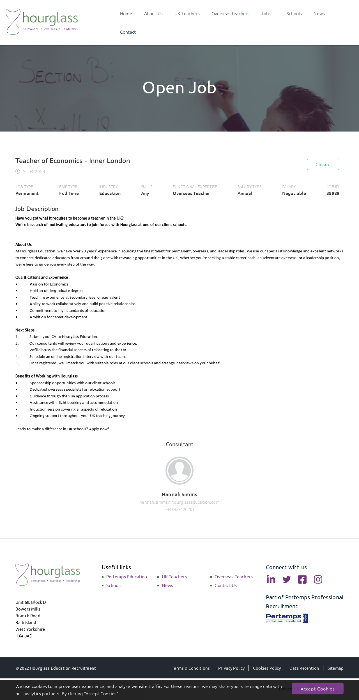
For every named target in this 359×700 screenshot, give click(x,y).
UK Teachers (174, 576)
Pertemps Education (126, 576)
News (167, 585)
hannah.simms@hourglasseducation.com (179, 502)
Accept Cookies (318, 688)
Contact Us (226, 585)
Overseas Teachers (234, 576)
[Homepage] (42, 33)
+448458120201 (179, 509)
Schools (114, 585)
